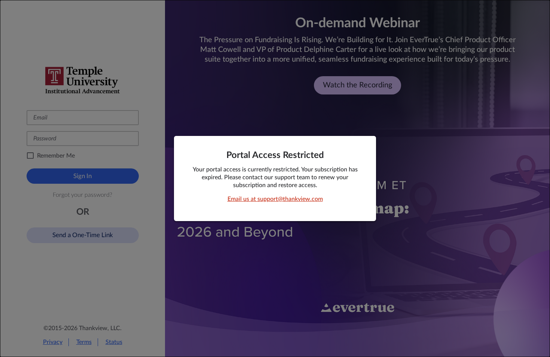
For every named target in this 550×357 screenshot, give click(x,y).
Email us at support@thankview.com (275, 199)
